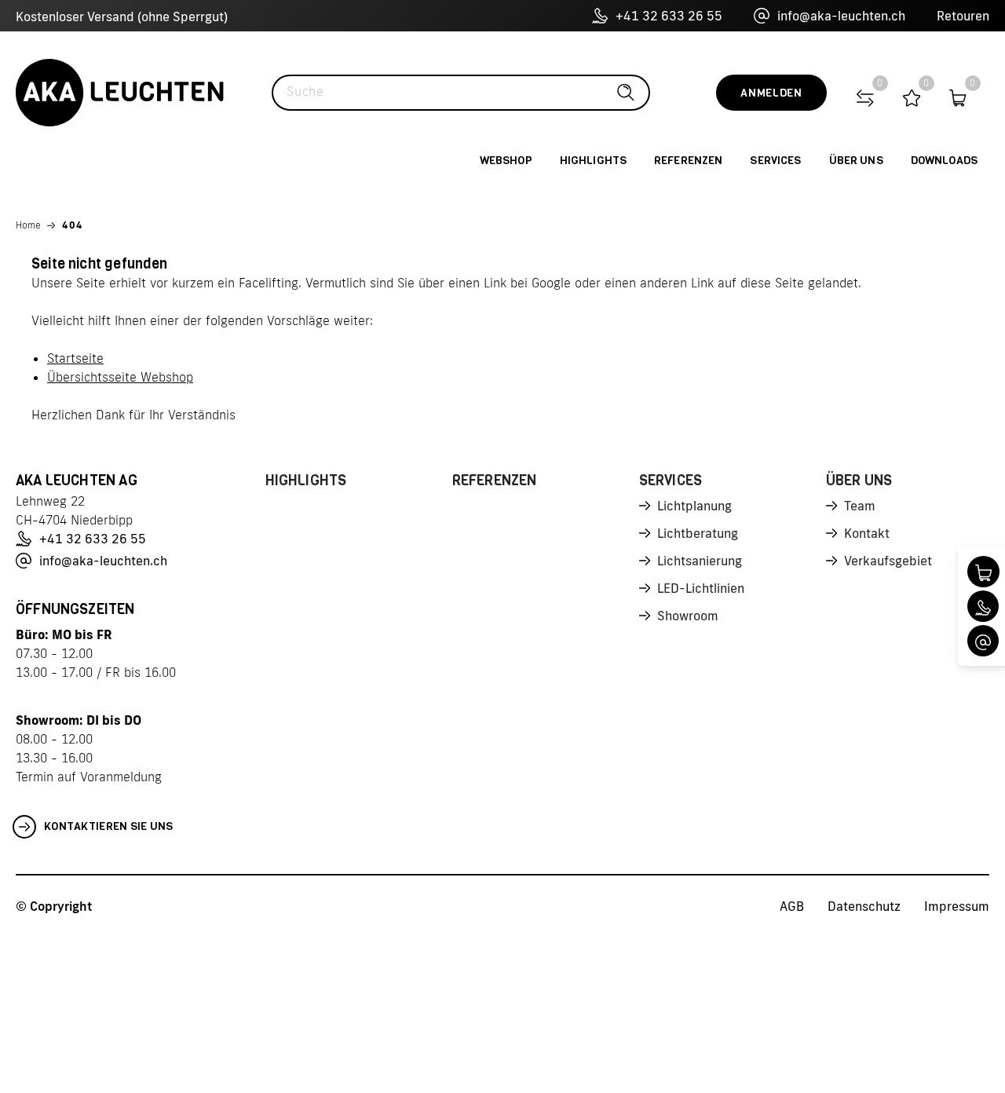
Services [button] (775, 160)
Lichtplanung (694, 506)
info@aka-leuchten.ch (841, 16)
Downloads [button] (944, 160)
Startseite (75, 358)
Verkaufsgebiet (888, 560)
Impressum (956, 906)
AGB (792, 906)
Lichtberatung (697, 533)
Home (28, 225)
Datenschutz (864, 906)
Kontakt (867, 533)
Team (859, 506)
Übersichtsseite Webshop (120, 377)
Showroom (687, 615)
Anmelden (771, 93)
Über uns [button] (856, 160)
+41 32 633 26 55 (669, 16)
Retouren (963, 16)
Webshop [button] (506, 160)
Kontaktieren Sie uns (109, 826)
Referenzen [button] (688, 160)
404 (72, 225)
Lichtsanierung (699, 560)
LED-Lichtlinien (700, 588)
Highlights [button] (593, 160)
